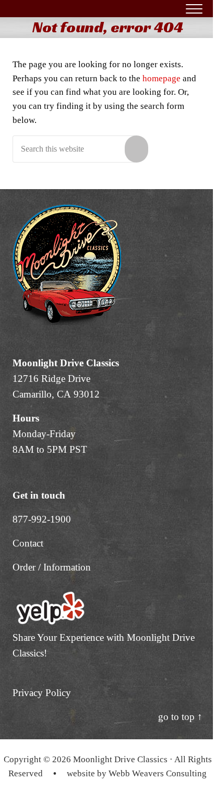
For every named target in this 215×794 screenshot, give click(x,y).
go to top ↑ (180, 716)
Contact (28, 543)
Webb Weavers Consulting (158, 773)
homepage (161, 78)
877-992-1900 (42, 519)
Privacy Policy (42, 692)
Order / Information (52, 567)
